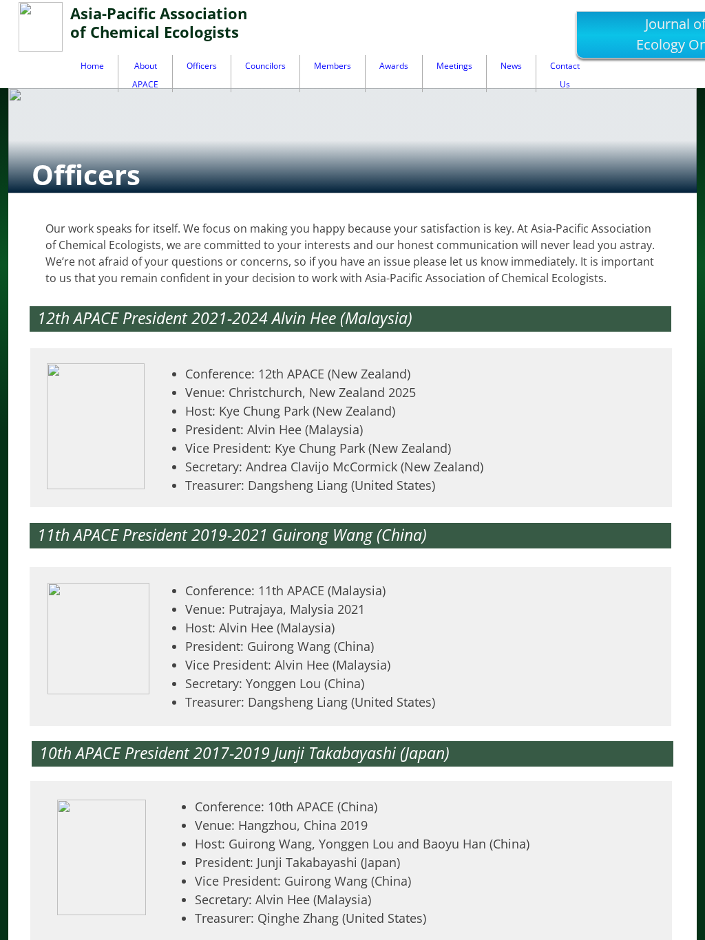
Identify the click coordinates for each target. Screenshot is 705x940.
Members (332, 66)
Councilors (265, 66)
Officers (202, 66)
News (511, 66)
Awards (393, 66)
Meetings (454, 66)
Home (92, 66)
